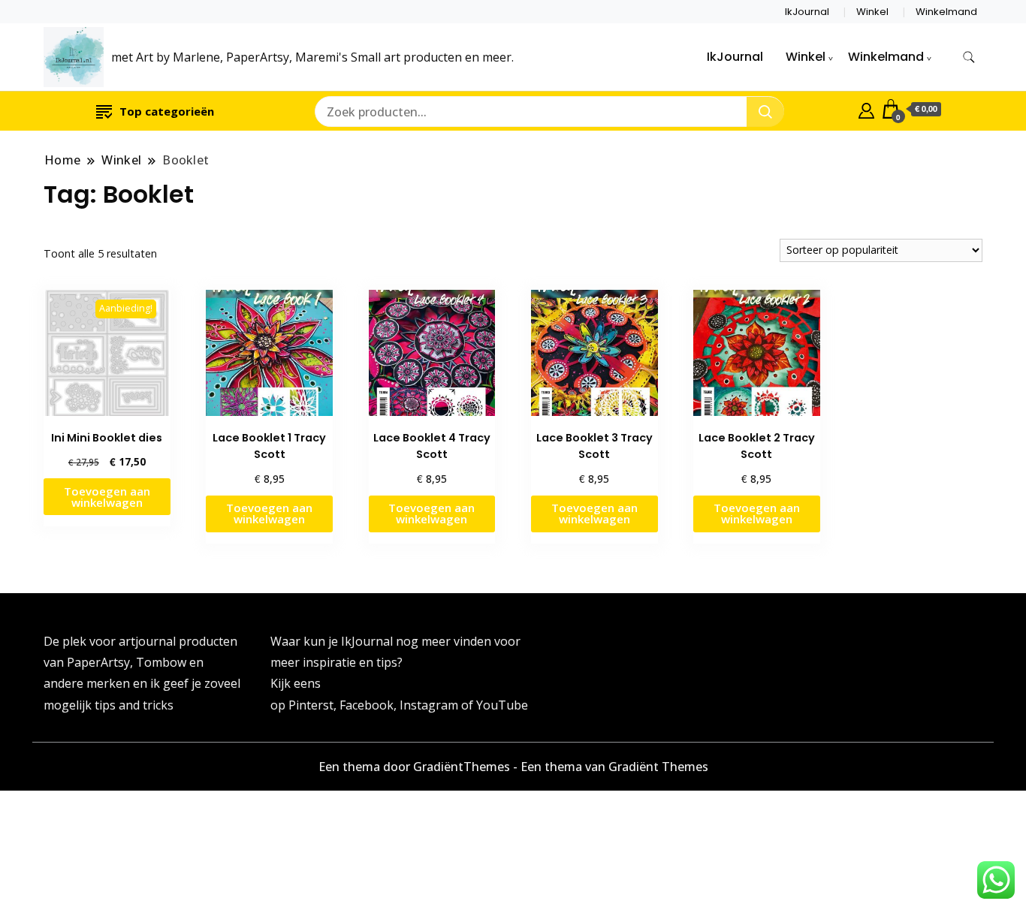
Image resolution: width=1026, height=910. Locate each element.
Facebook (366, 705)
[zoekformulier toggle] (968, 57)
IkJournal (807, 12)
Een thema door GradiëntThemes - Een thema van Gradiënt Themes (513, 766)
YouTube (502, 705)
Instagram (430, 705)
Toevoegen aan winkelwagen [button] (107, 497)
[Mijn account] (866, 109)
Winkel (872, 12)
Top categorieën (166, 111)
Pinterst (310, 705)
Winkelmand (946, 12)
